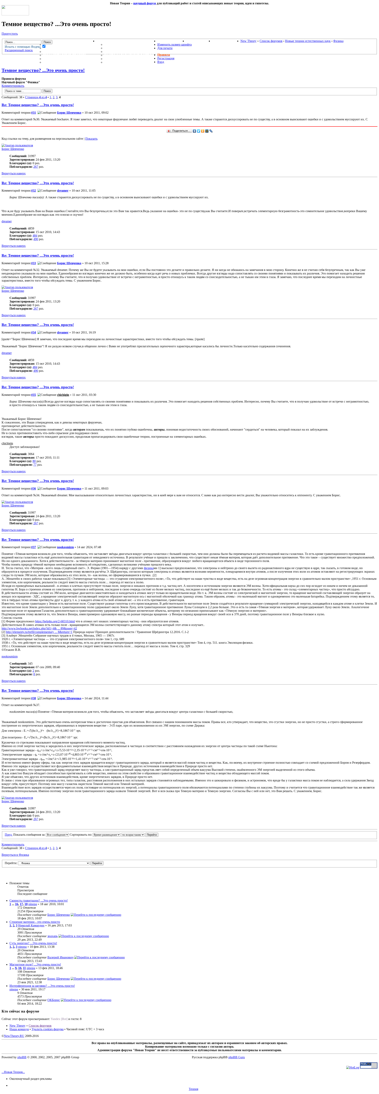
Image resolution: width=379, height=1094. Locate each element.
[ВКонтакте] (194, 131)
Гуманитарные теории (64, 55)
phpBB (21, 1057)
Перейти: (11, 863)
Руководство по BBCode (126, 58)
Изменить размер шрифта (174, 44)
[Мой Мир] (207, 131)
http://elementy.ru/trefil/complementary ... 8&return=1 (39, 632)
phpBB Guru (236, 1057)
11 (24, 968)
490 (35, 239)
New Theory (248, 41)
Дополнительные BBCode (127, 62)
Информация (108, 41)
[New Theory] (15, 14)
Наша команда (19, 1029)
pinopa (32, 904)
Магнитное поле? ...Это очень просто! (35, 964)
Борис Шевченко (69, 112)
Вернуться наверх (14, 173)
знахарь (52, 936)
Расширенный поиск (19, 50)
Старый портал (226, 41)
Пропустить (10, 33)
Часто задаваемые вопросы (130, 55)
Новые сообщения (60, 44)
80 (34, 461)
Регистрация (165, 58)
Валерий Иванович (60, 957)
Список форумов (271, 41)
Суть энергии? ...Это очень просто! (33, 943)
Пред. (8, 834)
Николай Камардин (31, 925)
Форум (41, 41)
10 (19, 968)
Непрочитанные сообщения (69, 48)
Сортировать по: (81, 834)
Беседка (51, 62)
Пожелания (115, 48)
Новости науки (171, 41)
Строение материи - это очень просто (34, 922)
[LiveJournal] (211, 131)
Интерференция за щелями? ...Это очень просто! (42, 985)
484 (35, 235)
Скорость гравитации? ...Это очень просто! (38, 900)
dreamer (62, 190)
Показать (91, 138)
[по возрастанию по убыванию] (139, 834)
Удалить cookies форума (48, 1029)
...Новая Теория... (13, 1072)
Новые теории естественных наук (308, 41)
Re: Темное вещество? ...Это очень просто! (38, 105)
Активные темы (58, 51)
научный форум (144, 3)
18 (26, 904)
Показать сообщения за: (29, 834)
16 (16, 904)
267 (35, 166)
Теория (193, 1089)
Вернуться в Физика (15, 854)
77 (35, 464)
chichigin (63, 394)
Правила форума (119, 51)
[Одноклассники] (203, 131)
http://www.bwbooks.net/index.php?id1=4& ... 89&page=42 (39, 628)
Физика (338, 41)
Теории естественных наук (69, 58)
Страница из (36, 97)
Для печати (165, 48)
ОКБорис (53, 1000)
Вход (160, 62)
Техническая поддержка (127, 44)
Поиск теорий (199, 41)
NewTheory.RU (14, 1036)
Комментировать (13, 85)
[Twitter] (199, 131)
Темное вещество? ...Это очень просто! (43, 70)
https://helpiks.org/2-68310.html (55, 621)
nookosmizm (65, 547)
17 (21, 904)
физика (149, 568)
